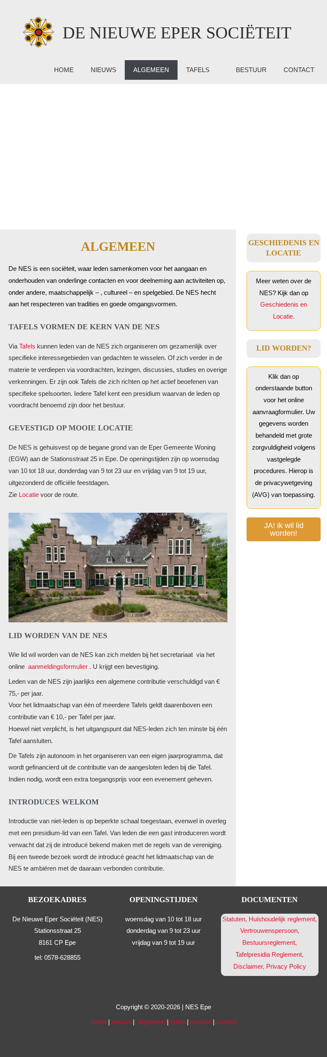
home (98, 1022)
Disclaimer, (249, 966)
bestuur (200, 1022)
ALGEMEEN (151, 70)
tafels (177, 1022)
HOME (64, 70)
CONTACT (299, 70)
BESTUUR (251, 70)
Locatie (29, 494)
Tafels (27, 346)
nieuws (121, 1022)
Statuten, (234, 919)
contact (226, 1022)
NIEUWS (103, 70)
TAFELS (197, 70)
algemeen (151, 1022)
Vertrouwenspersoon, (269, 930)
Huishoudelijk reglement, (283, 919)
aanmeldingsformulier (58, 666)
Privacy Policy (286, 966)
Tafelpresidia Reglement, (269, 954)
